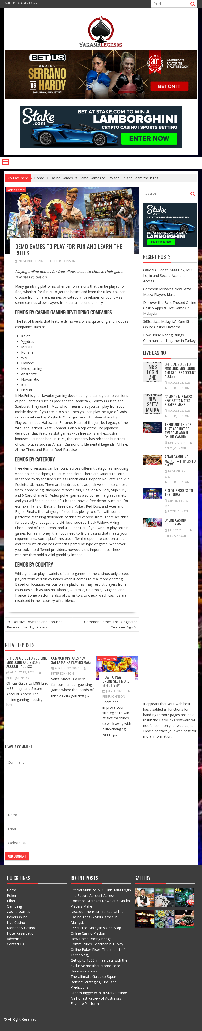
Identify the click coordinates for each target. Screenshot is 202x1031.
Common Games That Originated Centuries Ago (110, 624)
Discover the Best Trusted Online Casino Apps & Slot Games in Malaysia (169, 308)
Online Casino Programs (175, 522)
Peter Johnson (64, 261)
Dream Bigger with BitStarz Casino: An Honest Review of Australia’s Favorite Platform (99, 998)
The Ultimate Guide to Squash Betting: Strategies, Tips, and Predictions (94, 982)
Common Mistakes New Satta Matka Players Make (71, 660)
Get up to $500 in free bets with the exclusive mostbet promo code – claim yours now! (99, 965)
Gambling (14, 906)
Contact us (15, 944)
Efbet (11, 900)
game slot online (87, 417)
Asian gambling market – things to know (180, 460)
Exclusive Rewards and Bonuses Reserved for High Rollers (34, 624)
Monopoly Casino (21, 928)
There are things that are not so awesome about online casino (178, 430)
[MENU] (5, 162)
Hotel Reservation (21, 933)
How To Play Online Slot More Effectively (115, 681)
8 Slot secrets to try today (179, 492)
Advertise (14, 938)
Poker (11, 895)
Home (12, 890)
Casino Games (16, 190)
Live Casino (16, 922)
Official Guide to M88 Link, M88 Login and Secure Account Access (26, 662)
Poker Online (17, 917)
